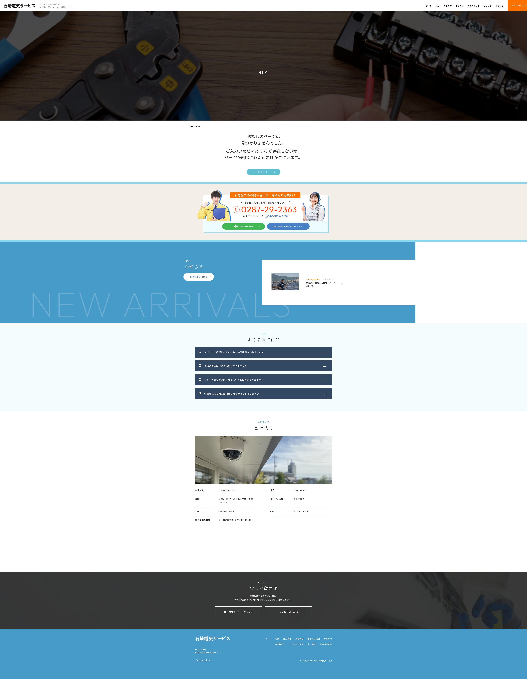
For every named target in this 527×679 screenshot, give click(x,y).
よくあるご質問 (296, 644)
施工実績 (448, 5)
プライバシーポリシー (203, 660)
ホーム (429, 5)
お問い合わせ (326, 644)
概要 (438, 5)
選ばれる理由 (474, 5)
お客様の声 (280, 644)
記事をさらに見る (198, 276)
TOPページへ (263, 172)
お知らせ (487, 5)
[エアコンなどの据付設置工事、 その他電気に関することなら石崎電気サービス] (19, 6)
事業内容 (299, 638)
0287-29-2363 (518, 5)
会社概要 (499, 5)
